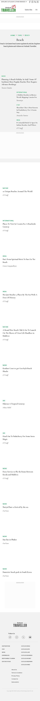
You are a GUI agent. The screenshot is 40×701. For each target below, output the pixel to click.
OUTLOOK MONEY (26, 658)
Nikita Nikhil (7, 407)
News (4, 76)
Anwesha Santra (22, 115)
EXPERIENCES (5, 655)
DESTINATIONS (6, 646)
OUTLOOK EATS (25, 649)
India (18, 120)
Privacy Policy (16, 676)
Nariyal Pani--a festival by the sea (15, 507)
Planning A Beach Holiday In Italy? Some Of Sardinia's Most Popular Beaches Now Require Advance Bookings (19, 82)
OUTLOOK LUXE (25, 652)
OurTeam (6, 511)
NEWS (3, 652)
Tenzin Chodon (7, 88)
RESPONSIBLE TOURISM (8, 658)
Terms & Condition (17, 673)
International (22, 92)
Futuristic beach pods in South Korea (17, 572)
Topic (20, 35)
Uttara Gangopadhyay (10, 266)
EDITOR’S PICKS (6, 661)
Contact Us (15, 679)
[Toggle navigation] (36, 9)
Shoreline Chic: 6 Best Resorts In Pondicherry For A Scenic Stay (27, 109)
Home (12, 35)
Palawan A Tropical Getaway (14, 404)
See (4, 400)
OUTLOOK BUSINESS (26, 655)
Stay (18, 105)
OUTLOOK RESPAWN (26, 661)
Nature (5, 188)
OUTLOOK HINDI (25, 664)
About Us (14, 669)
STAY (3, 649)
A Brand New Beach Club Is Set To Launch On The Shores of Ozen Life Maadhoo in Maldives (19, 333)
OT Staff (20, 128)
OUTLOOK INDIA (25, 646)
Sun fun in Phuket (10, 539)
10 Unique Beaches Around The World (17, 191)
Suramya (20, 100)
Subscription (15, 682)
